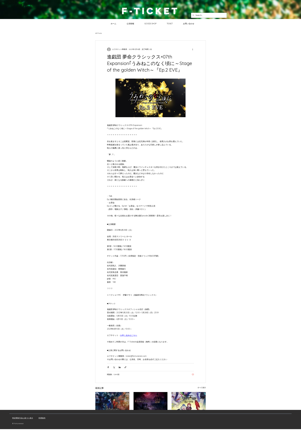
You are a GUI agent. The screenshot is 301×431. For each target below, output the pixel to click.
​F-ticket (150, 11)
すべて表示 (202, 388)
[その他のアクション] (192, 49)
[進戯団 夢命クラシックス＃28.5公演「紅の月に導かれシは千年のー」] (151, 401)
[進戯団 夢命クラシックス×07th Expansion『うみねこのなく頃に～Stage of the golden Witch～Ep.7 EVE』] (189, 401)
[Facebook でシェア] (108, 367)
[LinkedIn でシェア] (120, 367)
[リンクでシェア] (125, 367)
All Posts (98, 33)
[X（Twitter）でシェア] (114, 367)
